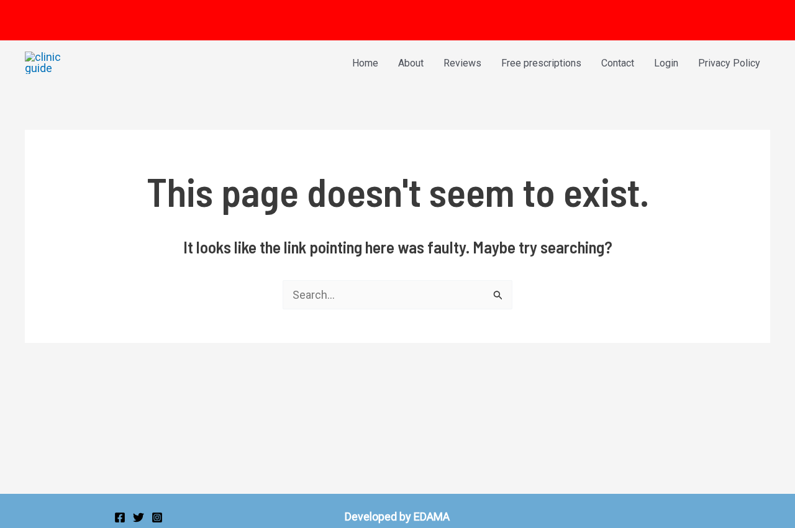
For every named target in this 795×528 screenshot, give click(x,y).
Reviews (462, 63)
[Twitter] (138, 517)
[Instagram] (157, 517)
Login (666, 63)
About (411, 63)
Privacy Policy (729, 63)
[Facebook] (119, 517)
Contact (617, 63)
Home (365, 63)
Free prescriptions (541, 63)
